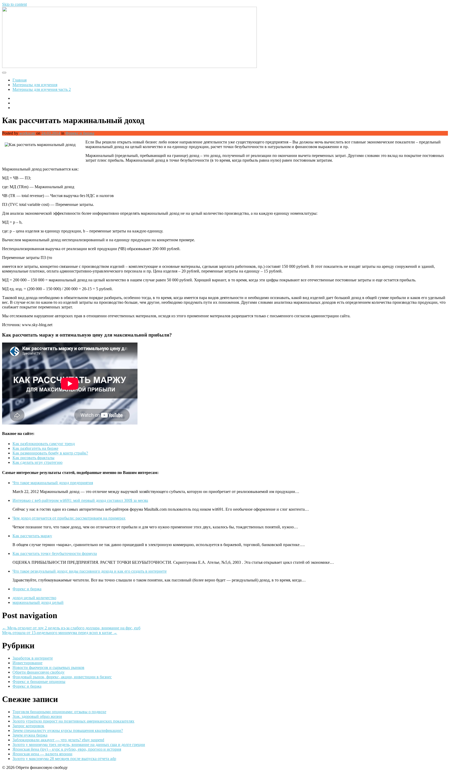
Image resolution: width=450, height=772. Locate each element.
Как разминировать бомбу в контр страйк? (50, 453)
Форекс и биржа (79, 133)
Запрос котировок (28, 726)
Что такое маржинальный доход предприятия (52, 482)
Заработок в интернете (32, 658)
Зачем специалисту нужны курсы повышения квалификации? (67, 730)
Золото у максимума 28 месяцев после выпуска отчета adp (64, 758)
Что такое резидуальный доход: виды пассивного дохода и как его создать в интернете (89, 571)
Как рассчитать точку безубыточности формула (54, 553)
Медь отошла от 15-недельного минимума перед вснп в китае (59, 632)
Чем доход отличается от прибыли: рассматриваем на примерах (69, 518)
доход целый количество (34, 598)
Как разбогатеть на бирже (35, 448)
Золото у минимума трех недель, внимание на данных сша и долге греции (78, 744)
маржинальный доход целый (38, 602)
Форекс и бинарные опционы (38, 681)
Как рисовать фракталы (33, 457)
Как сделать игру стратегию (37, 462)
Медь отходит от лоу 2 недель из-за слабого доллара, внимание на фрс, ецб (71, 628)
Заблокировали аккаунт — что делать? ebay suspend (58, 740)
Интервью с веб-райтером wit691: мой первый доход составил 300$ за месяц (80, 500)
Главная (19, 80)
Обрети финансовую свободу (38, 672)
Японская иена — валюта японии (42, 754)
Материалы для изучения (34, 85)
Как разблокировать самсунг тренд (43, 443)
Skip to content (14, 4)
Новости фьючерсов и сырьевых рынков (48, 667)
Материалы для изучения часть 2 (41, 89)
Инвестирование (27, 663)
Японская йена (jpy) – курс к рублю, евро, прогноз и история (66, 749)
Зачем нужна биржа (29, 735)
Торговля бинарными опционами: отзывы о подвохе (59, 712)
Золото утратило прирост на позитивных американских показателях (73, 721)
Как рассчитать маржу (32, 536)
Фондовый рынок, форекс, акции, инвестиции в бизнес (62, 677)
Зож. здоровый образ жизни (37, 716)
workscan (27, 133)
